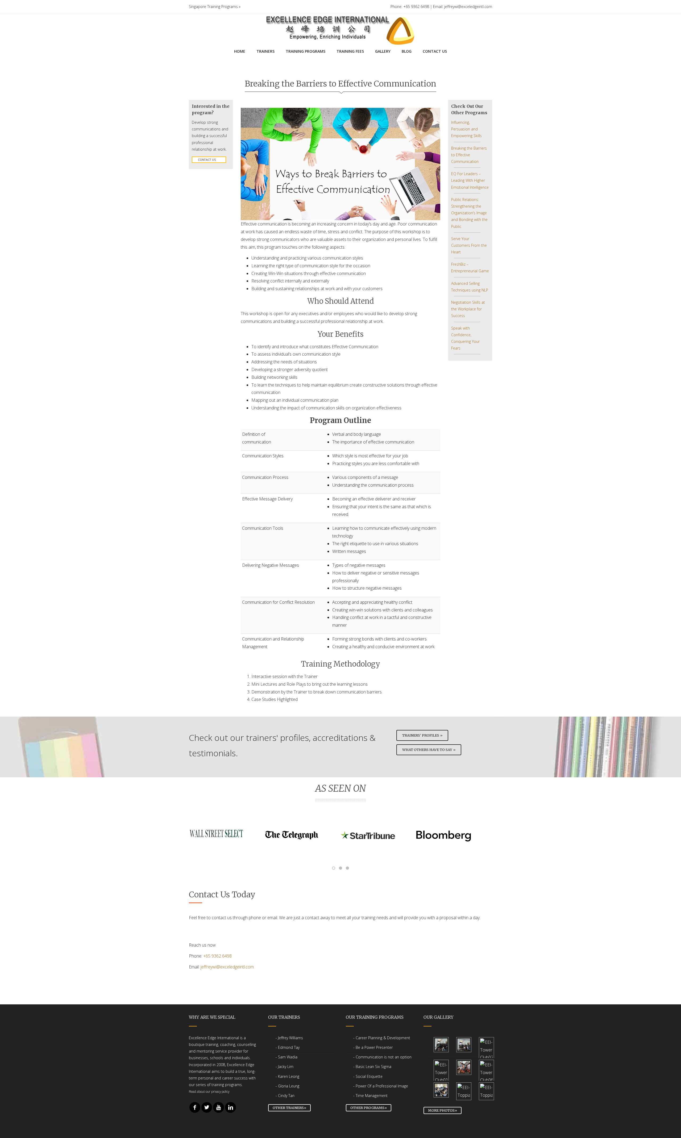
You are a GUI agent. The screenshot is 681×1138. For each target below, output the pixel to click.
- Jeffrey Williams (289, 1037)
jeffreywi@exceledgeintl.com (227, 967)
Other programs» (368, 1108)
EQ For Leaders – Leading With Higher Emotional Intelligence (470, 180)
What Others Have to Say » (428, 749)
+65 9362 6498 (217, 956)
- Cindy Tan (285, 1095)
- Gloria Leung (287, 1085)
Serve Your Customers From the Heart (469, 245)
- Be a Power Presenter (373, 1047)
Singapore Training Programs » (214, 6)
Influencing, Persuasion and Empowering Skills (466, 129)
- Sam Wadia (286, 1056)
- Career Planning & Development (381, 1037)
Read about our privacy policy (209, 1091)
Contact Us (207, 160)
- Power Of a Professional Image (380, 1085)
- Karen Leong (287, 1076)
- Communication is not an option (382, 1056)
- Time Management (370, 1095)
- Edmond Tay (288, 1047)
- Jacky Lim (284, 1066)
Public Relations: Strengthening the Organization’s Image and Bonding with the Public (469, 213)
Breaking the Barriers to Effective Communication (469, 155)
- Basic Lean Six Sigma (372, 1066)
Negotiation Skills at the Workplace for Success (468, 309)
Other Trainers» (289, 1108)
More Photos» (442, 1110)
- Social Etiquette (368, 1076)
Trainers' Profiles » (422, 735)
